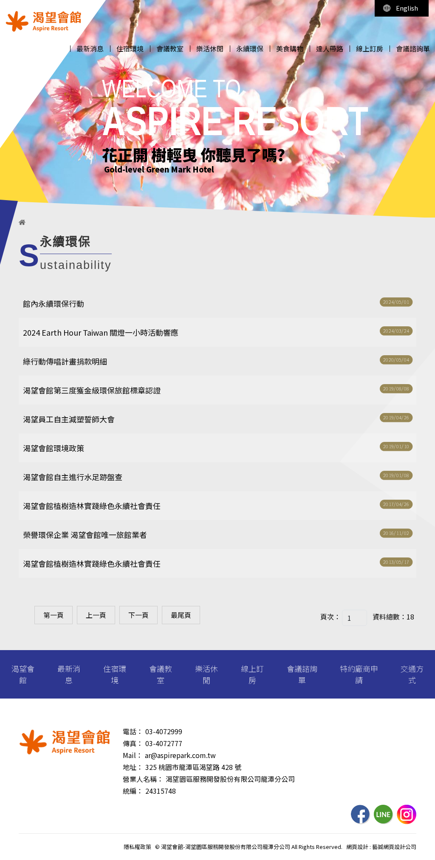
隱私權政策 (137, 847)
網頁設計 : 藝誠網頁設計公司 (381, 847)
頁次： (330, 616)
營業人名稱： (143, 779)
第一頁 (53, 615)
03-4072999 (163, 731)
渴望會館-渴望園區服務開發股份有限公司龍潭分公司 (43, 21)
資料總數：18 (393, 616)
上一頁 (96, 615)
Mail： (133, 755)
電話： (133, 731)
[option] (217, 109)
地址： (133, 767)
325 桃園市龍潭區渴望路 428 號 (193, 767)
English (407, 7)
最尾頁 (181, 615)
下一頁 (138, 615)
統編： (133, 790)
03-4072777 (163, 743)
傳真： (133, 743)
